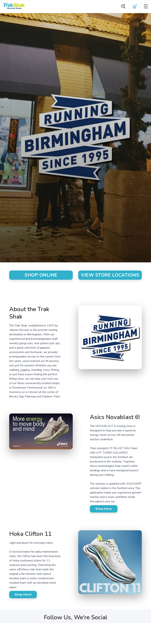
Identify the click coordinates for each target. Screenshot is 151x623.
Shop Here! (23, 595)
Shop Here (103, 509)
